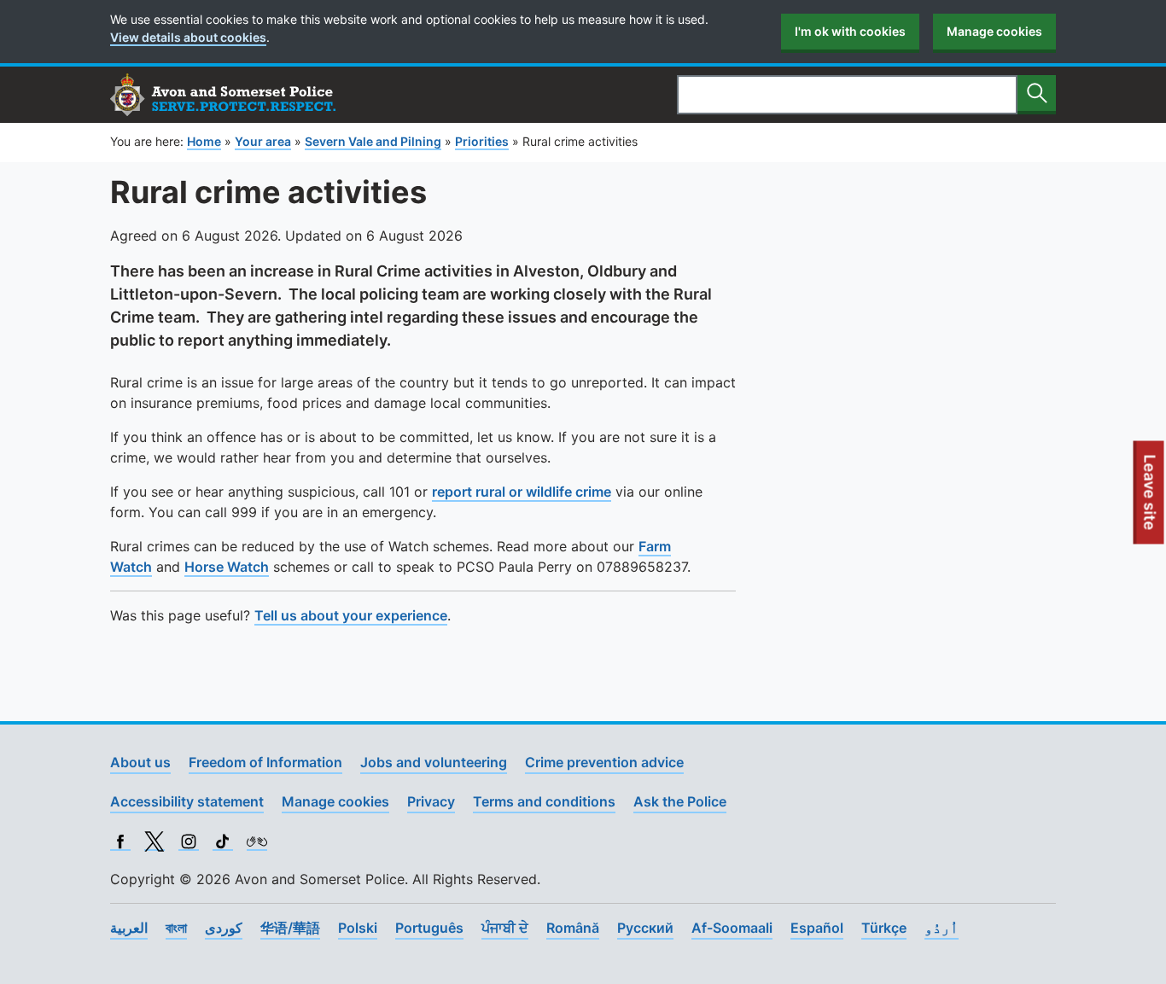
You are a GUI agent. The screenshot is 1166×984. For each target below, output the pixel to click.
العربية (129, 927)
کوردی (223, 927)
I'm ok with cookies (850, 31)
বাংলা (176, 927)
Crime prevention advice (604, 762)
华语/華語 (290, 927)
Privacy (431, 801)
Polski (357, 927)
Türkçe (884, 927)
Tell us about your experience (350, 615)
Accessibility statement (187, 801)
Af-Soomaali (731, 927)
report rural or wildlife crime (521, 491)
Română (572, 927)
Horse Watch (226, 566)
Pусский (645, 927)
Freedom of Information (265, 762)
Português (429, 927)
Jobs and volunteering (433, 762)
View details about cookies (188, 37)
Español (816, 927)
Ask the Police (679, 801)
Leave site (1150, 498)
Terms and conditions (544, 801)
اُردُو (941, 927)
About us (140, 762)
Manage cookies (994, 31)
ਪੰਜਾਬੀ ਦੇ (504, 927)
